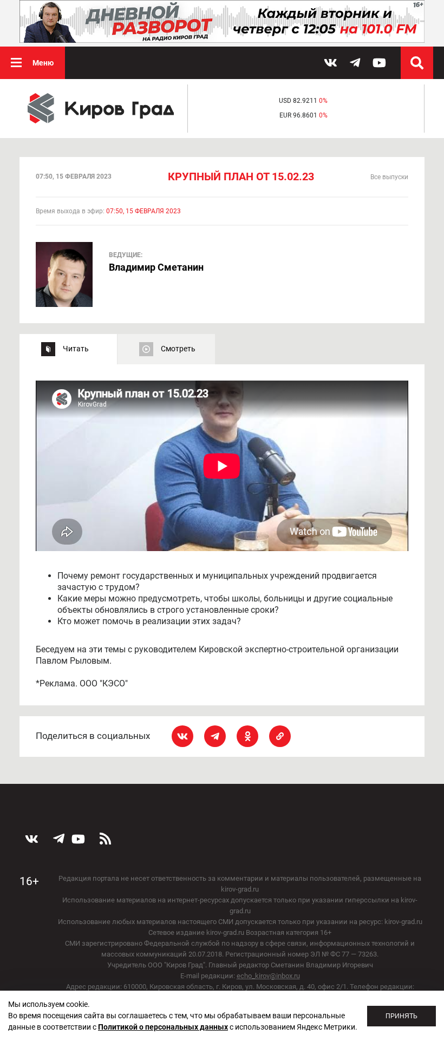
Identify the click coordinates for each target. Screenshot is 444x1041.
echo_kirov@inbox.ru (268, 976)
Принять (401, 1016)
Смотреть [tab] (178, 348)
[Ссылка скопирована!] (280, 736)
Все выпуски (389, 177)
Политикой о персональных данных (163, 1027)
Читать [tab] (76, 348)
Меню (43, 62)
